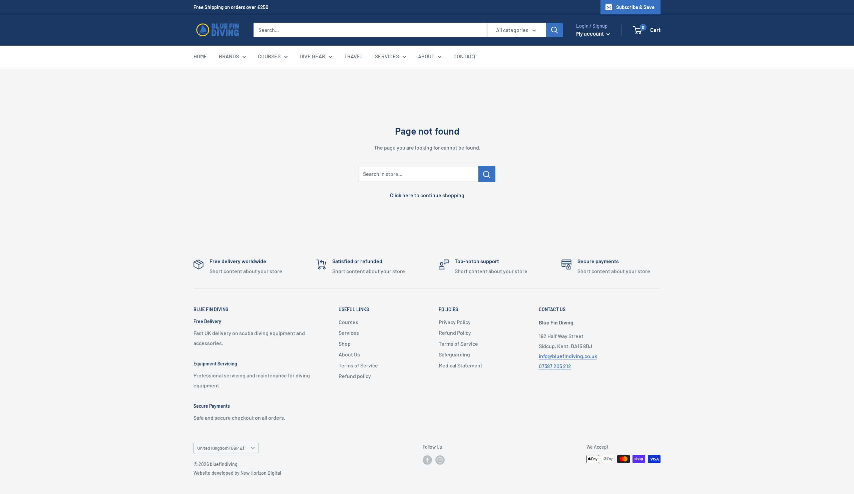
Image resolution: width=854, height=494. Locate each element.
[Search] (554, 30)
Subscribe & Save (635, 7)
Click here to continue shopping (427, 195)
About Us (349, 354)
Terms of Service (358, 365)
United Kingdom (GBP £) (220, 448)
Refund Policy (455, 332)
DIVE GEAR (312, 56)
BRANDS (229, 56)
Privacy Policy (455, 322)
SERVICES (387, 56)
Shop (345, 343)
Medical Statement (460, 365)
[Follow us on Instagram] (440, 459)
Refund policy (355, 376)
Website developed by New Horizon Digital (237, 473)
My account (590, 33)
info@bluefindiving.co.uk (568, 356)
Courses (348, 322)
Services (349, 332)
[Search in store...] (486, 174)
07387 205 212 (555, 366)
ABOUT (426, 56)
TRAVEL (353, 56)
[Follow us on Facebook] (427, 459)
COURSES (269, 56)
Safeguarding (454, 354)
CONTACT (464, 56)
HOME (200, 56)
